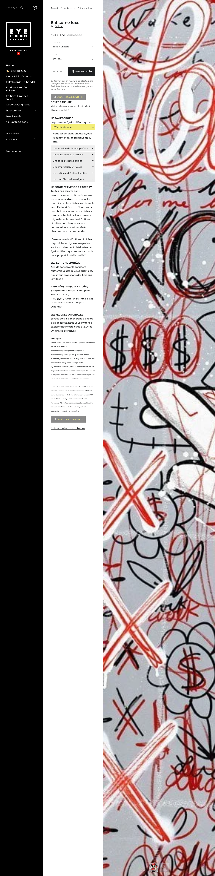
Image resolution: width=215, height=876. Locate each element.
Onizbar (59, 26)
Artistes (68, 8)
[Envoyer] (22, 8)
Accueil (55, 8)
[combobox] (15, 7)
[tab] (73, 127)
